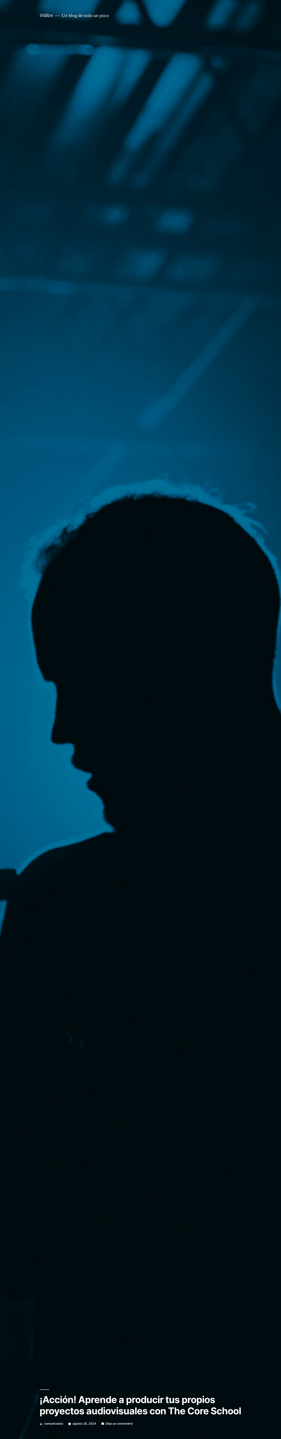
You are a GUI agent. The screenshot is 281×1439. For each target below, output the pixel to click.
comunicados (53, 1423)
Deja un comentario (119, 1423)
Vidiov (46, 15)
